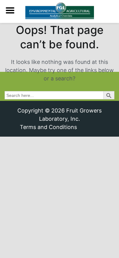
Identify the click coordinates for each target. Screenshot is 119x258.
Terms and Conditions (48, 127)
